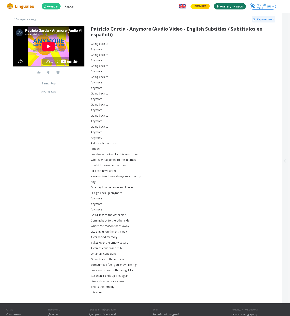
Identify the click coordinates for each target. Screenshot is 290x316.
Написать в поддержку (244, 314)
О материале (48, 91)
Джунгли (53, 314)
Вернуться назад (26, 19)
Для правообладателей (102, 314)
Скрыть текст (265, 19)
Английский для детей (166, 314)
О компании (13, 314)
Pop (53, 83)
